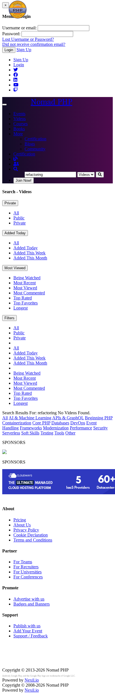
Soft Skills (30, 433)
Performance (81, 427)
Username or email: (19, 27)
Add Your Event (27, 630)
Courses (20, 123)
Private (10, 203)
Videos (19, 118)
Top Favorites (25, 303)
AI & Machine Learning (30, 417)
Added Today (15, 233)
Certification (35, 138)
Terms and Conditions (32, 540)
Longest (20, 308)
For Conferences (28, 577)
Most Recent (24, 282)
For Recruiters (26, 566)
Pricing (19, 519)
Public (19, 218)
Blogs (30, 143)
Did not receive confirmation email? (33, 44)
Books (19, 128)
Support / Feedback (30, 635)
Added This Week (29, 252)
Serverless (11, 433)
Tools (59, 433)
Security (100, 427)
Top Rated (22, 298)
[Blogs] (15, 159)
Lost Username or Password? (28, 39)
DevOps (77, 422)
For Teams (22, 561)
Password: (11, 33)
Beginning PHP (98, 417)
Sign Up (23, 49)
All (16, 213)
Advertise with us (28, 599)
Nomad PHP (51, 102)
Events (19, 113)
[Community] (16, 164)
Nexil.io (32, 680)
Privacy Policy (26, 530)
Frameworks (31, 427)
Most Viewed (14, 268)
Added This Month (30, 258)
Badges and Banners (31, 604)
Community (35, 148)
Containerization (16, 422)
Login (8, 50)
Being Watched (26, 277)
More (18, 133)
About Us (22, 525)
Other (70, 433)
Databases (60, 422)
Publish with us (26, 625)
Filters (9, 318)
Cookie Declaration (30, 535)
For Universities (27, 571)
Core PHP (41, 422)
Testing (46, 433)
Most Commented (29, 292)
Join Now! (24, 180)
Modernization (56, 427)
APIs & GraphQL (68, 417)
